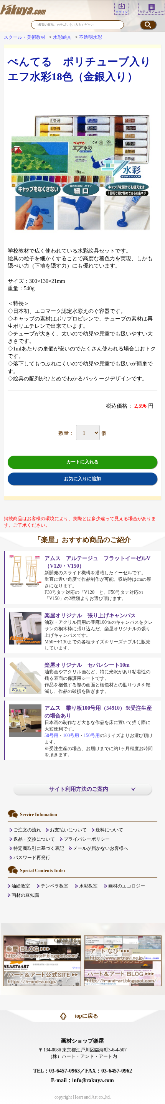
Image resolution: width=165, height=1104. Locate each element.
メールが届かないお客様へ (100, 848)
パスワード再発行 (31, 857)
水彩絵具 (62, 37)
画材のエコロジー (126, 886)
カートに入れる (82, 461)
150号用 (92, 735)
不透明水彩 (90, 37)
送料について (109, 830)
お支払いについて (68, 830)
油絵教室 (21, 886)
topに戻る (86, 1016)
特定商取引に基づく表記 (38, 848)
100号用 (71, 735)
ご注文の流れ (27, 830)
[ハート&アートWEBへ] (42, 973)
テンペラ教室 (54, 886)
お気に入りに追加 (82, 478)
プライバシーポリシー (87, 839)
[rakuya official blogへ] (42, 948)
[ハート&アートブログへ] (123, 973)
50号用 (51, 735)
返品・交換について (34, 839)
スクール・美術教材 (24, 37)
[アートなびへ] (123, 948)
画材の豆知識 (25, 895)
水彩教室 (88, 886)
